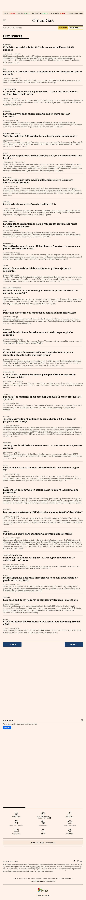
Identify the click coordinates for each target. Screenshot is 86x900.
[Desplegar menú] (4, 20)
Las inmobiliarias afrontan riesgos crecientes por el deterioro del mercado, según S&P (40, 292)
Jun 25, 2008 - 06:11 (12, 628)
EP (3, 120)
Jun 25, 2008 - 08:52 (11, 317)
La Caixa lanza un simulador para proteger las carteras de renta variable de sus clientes (40, 225)
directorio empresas (70, 825)
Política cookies (30, 878)
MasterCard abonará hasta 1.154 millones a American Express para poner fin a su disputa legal (41, 247)
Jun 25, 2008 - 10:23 (13, 140)
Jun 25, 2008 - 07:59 (12, 403)
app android (69, 833)
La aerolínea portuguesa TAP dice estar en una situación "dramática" (43, 512)
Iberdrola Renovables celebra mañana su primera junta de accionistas (37, 269)
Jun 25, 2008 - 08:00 (16, 381)
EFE (4, 54)
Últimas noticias (50, 881)
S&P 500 (21, 13)
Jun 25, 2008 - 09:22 (12, 230)
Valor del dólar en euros (75, 13)
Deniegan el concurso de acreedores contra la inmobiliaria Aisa (39, 313)
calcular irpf (16, 816)
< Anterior (12, 644)
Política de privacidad (57, 878)
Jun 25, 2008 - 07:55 (12, 425)
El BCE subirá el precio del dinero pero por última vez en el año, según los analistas (39, 376)
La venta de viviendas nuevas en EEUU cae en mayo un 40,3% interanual (37, 115)
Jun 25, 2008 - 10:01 (17, 162)
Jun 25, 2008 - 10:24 (12, 120)
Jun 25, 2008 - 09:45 (12, 208)
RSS (36, 881)
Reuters (5, 339)
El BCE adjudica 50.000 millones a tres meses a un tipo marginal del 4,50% (41, 623)
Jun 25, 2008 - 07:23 (12, 516)
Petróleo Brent (37, 13)
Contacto (15, 878)
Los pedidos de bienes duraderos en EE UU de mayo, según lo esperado (38, 333)
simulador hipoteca (43, 816)
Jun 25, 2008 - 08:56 (13, 297)
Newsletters (41, 881)
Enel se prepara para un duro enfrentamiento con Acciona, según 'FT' (41, 469)
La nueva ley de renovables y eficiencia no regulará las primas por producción (40, 491)
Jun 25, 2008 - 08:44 (16, 339)
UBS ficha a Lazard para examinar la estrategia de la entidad (37, 534)
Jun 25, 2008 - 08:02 (12, 359)
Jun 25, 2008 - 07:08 (12, 538)
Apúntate (7, 727)
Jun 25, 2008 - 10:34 (13, 98)
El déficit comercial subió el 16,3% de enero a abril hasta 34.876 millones (38, 48)
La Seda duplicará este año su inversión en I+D (29, 204)
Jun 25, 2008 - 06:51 (12, 584)
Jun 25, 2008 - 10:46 (13, 78)
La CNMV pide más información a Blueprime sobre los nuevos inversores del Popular (38, 181)
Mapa (32, 881)
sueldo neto (69, 816)
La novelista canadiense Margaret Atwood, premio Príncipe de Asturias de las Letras (39, 559)
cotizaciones (16, 833)
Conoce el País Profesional (43, 842)
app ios (43, 833)
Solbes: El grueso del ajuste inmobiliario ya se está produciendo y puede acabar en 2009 (40, 579)
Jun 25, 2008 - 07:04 (16, 564)
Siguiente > (73, 644)
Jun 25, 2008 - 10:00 (12, 186)
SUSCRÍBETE (63, 28)
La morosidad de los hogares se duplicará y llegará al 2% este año (40, 600)
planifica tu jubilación (16, 825)
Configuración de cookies (43, 878)
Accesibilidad (68, 878)
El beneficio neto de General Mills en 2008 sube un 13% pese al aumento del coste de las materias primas (38, 354)
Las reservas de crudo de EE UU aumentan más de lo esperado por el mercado (42, 73)
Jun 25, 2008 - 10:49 (13, 54)
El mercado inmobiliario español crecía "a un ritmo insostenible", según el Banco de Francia (40, 93)
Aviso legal (22, 878)
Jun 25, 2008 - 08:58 (12, 275)
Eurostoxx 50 (55, 13)
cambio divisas (43, 825)
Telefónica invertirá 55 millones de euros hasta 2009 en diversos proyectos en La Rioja (39, 420)
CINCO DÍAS (6, 162)
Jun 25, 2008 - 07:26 (13, 496)
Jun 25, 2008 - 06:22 (12, 604)
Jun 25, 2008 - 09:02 (12, 253)
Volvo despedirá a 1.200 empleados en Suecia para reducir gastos (40, 136)
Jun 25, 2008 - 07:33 (12, 474)
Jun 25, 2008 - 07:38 (13, 452)
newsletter (8, 720)
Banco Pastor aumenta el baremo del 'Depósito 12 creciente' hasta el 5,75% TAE (42, 398)
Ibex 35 (6, 13)
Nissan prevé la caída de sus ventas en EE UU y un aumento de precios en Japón (42, 447)
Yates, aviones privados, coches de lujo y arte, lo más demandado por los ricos (42, 157)
